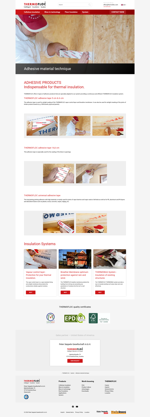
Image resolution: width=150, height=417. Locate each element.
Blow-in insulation (64, 387)
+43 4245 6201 (107, 6)
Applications (62, 393)
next (30, 292)
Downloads (85, 391)
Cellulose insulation (65, 385)
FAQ (83, 385)
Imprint (107, 387)
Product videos (86, 387)
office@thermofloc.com (110, 5)
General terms (109, 389)
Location (107, 393)
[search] (89, 5)
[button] (123, 5)
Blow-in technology (64, 389)
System (61, 395)
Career (107, 385)
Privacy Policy (109, 391)
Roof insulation (63, 391)
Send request (75, 361)
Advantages (85, 389)
